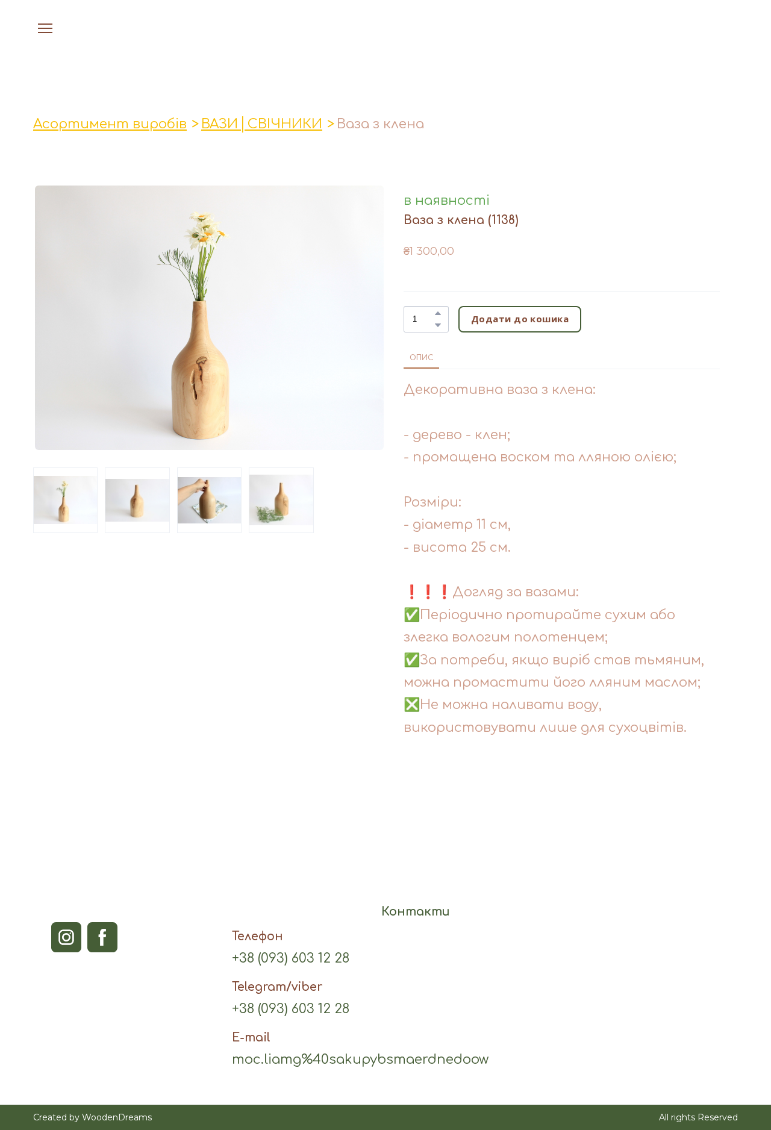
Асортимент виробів (110, 124)
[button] (705, 28)
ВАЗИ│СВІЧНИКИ (261, 124)
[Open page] (385, 28)
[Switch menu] (45, 28)
